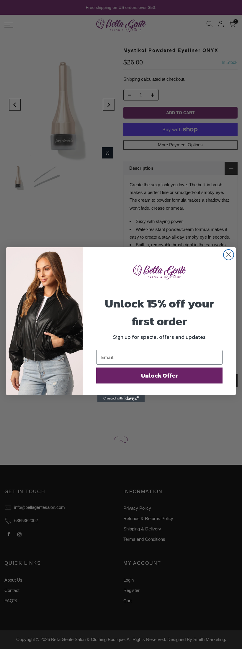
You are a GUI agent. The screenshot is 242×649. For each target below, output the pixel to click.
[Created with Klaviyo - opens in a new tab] (121, 398)
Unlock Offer (159, 375)
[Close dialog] (228, 255)
